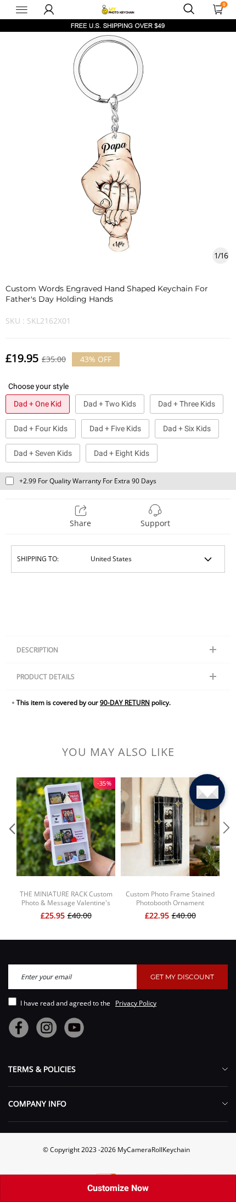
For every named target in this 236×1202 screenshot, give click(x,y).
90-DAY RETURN (125, 702)
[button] (10, 850)
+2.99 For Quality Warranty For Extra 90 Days (87, 481)
